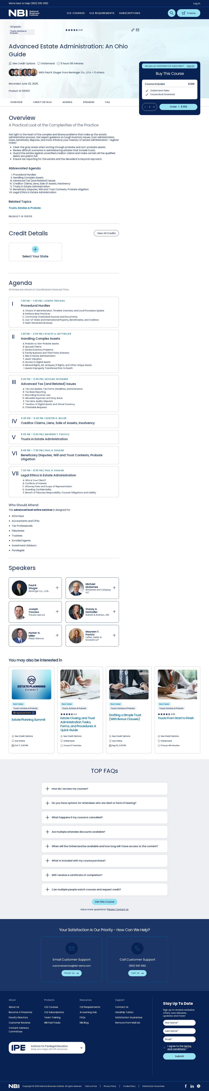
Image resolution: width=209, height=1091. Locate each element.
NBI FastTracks (52, 1022)
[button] (132, 30)
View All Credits (106, 233)
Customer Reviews (19, 1022)
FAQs (82, 1017)
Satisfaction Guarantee (128, 1017)
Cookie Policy (129, 1086)
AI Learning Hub (88, 1012)
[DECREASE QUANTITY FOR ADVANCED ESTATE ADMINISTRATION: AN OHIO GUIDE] (144, 107)
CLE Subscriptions (54, 1012)
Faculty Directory (18, 1017)
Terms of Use (91, 1086)
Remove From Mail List (127, 1022)
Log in (196, 3)
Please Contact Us (118, 909)
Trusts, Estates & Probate (25, 208)
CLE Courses (51, 1007)
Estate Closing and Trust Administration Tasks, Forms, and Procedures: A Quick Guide (78, 724)
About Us (14, 1007)
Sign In (190, 65)
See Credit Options (24, 63)
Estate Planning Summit (28, 719)
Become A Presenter (20, 1012)
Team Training (52, 1017)
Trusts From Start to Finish (176, 718)
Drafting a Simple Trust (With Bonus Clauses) (125, 717)
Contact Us (121, 1007)
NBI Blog (84, 1022)
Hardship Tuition (124, 1012)
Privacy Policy (110, 1086)
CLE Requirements (90, 1007)
